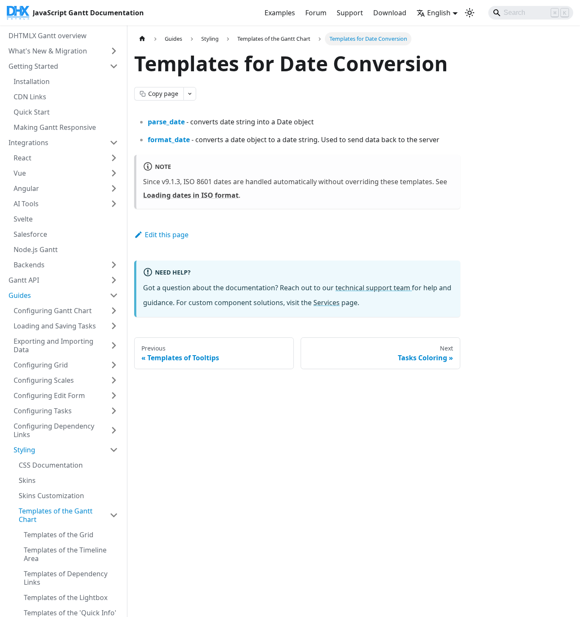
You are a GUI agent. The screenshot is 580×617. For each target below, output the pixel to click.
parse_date (166, 121)
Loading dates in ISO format (191, 195)
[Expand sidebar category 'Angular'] (113, 188)
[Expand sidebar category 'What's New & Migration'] (113, 51)
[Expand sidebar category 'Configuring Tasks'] (113, 411)
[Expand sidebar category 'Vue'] (113, 173)
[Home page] (142, 38)
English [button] (438, 12)
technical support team (373, 287)
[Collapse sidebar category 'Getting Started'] (113, 66)
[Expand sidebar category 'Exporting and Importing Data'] (113, 345)
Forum (316, 12)
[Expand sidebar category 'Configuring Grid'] (113, 365)
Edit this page (167, 234)
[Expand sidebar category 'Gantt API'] (113, 280)
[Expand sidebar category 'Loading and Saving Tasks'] (113, 326)
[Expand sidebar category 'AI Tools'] (113, 203)
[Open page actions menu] (189, 94)
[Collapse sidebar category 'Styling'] (113, 450)
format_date (169, 139)
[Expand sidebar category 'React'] (113, 158)
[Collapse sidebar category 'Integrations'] (113, 142)
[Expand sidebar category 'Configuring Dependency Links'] (113, 430)
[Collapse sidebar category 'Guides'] (113, 295)
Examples (280, 12)
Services (326, 302)
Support (350, 12)
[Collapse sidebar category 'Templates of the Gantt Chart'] (113, 515)
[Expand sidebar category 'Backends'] (113, 265)
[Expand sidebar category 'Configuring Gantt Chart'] (113, 310)
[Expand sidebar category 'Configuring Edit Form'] (113, 395)
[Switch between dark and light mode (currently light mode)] (469, 13)
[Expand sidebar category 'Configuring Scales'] (113, 380)
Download (389, 12)
